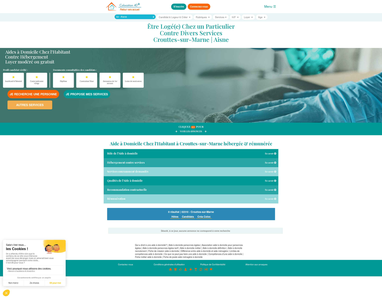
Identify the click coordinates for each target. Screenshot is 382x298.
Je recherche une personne (33, 94)
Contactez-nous (125, 264)
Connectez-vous (199, 6)
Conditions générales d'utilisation (169, 264)
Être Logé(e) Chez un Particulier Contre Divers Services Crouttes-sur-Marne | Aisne (191, 32)
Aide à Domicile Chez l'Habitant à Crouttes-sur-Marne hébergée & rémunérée (191, 144)
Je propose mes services (87, 94)
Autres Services (30, 105)
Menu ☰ (270, 6)
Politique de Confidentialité (212, 264)
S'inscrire (179, 6)
